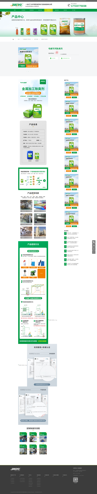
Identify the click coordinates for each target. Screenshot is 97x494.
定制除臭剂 (32, 10)
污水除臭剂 (12, 483)
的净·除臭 (36, 39)
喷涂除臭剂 (39, 483)
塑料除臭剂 (30, 486)
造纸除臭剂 (39, 478)
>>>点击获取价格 (63, 54)
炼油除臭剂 (39, 484)
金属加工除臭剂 (44, 39)
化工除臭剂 (30, 484)
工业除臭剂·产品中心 (27, 39)
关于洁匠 (73, 10)
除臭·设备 (40, 10)
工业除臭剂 (23, 10)
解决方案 (57, 10)
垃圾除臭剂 (39, 486)
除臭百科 (65, 10)
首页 (15, 10)
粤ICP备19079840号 (38, 492)
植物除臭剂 (30, 481)
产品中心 (48, 10)
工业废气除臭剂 (22, 478)
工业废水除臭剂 (22, 481)
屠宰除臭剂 (39, 481)
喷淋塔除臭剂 (31, 483)
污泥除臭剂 (12, 481)
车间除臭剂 (30, 478)
